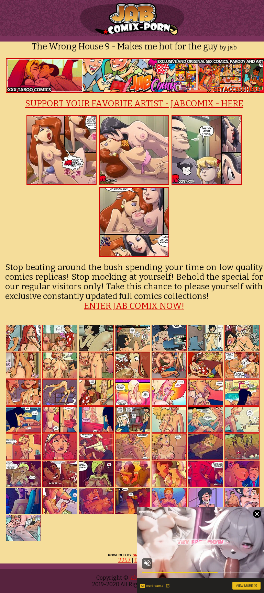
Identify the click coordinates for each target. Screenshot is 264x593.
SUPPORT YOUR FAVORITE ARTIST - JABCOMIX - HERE (134, 103)
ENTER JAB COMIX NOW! (134, 306)
